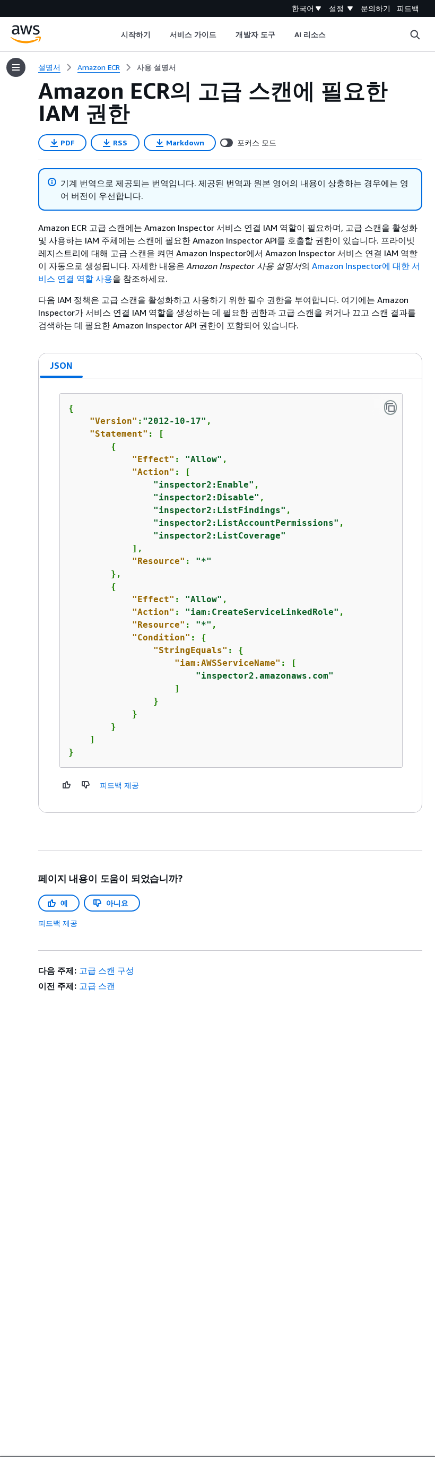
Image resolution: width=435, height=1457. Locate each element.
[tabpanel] (230, 595)
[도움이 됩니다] (66, 784)
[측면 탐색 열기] (15, 67)
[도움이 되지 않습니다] (86, 784)
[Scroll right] (334, 34)
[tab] (62, 365)
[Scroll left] (112, 34)
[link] (156, 67)
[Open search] (414, 34)
